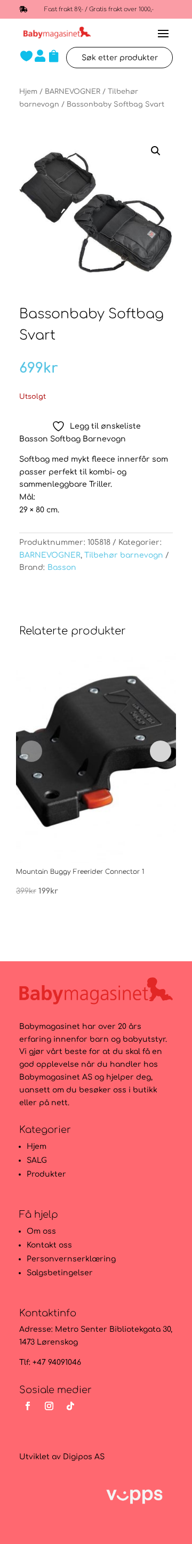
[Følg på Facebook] (27, 1405)
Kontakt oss (49, 1245)
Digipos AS (84, 1457)
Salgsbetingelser (60, 1273)
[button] (155, 150)
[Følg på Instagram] (49, 1405)
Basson (61, 568)
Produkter (46, 1174)
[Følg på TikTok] (70, 1405)
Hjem (28, 91)
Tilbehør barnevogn (123, 555)
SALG (37, 1160)
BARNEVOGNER (72, 91)
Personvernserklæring (71, 1259)
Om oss (41, 1231)
